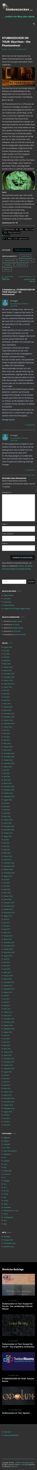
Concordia (7, 599)
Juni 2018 (7, 962)
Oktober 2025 (8, 680)
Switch (6, 1214)
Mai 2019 (7, 926)
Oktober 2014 (8, 1105)
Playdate (6, 1181)
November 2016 (9, 1022)
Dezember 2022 (9, 787)
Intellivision (7, 1154)
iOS (5, 1158)
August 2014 (8, 1112)
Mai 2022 (7, 810)
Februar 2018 (8, 976)
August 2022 (8, 800)
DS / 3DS (7, 1148)
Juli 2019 (6, 919)
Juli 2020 (6, 879)
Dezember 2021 (9, 826)
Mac (5, 1167)
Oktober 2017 (8, 986)
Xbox (5, 1224)
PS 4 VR (6, 1191)
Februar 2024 (8, 747)
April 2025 (7, 700)
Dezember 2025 (9, 674)
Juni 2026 (7, 654)
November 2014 (9, 1102)
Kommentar (7, 492)
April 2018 (7, 969)
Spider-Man (7, 278)
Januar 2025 (8, 710)
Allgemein (7, 1138)
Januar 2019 (8, 939)
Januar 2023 (8, 783)
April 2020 (7, 889)
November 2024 (9, 717)
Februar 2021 (8, 856)
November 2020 (9, 866)
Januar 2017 (8, 1015)
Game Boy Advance (10, 1151)
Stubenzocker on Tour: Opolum (16, 1413)
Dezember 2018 (9, 942)
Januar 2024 (8, 750)
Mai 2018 (7, 966)
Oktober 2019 (8, 909)
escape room (25, 256)
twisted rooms (21, 265)
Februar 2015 (8, 1092)
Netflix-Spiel (8, 1171)
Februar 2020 (8, 896)
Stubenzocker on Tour (22, 250)
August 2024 (8, 727)
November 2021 (9, 830)
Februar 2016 (8, 1052)
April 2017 (7, 1005)
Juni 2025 (7, 694)
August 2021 (8, 836)
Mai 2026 (7, 657)
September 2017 (9, 989)
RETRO (6, 1201)
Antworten (30, 425)
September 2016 (9, 1029)
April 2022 (7, 813)
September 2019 (9, 913)
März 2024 (7, 743)
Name (4, 524)
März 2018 (7, 972)
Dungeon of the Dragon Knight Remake (17, 609)
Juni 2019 (7, 923)
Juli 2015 (6, 1075)
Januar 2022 (8, 823)
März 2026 (7, 664)
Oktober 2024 (8, 720)
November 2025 (9, 677)
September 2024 (9, 723)
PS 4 (5, 1187)
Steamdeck (7, 1207)
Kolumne (7, 1161)
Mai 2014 (7, 1122)
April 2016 (7, 1045)
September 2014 (9, 1108)
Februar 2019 (8, 936)
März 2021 (7, 853)
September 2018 (9, 952)
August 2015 (8, 1072)
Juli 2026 (6, 651)
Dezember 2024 (9, 714)
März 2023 (7, 780)
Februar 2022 (8, 820)
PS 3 (5, 1184)
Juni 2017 (7, 999)
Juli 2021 (6, 840)
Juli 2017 (6, 995)
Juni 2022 (7, 806)
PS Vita (6, 1194)
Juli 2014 (6, 1115)
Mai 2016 (7, 1042)
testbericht (8, 265)
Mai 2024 (7, 737)
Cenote (22, 1464)
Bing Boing (7, 602)
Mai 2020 (7, 886)
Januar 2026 (8, 670)
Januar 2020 (8, 899)
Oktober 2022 (8, 793)
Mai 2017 (7, 1002)
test (31, 260)
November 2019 (9, 906)
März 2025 (7, 704)
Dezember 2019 (9, 903)
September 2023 (9, 763)
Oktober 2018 (8, 949)
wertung (7, 269)
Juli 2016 (6, 1035)
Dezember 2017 (9, 982)
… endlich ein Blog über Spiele (18, 16)
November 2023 (9, 757)
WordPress (14, 1466)
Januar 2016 (8, 1055)
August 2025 (8, 687)
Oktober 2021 (8, 833)
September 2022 (9, 796)
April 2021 (7, 850)
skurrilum (22, 260)
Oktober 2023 (8, 760)
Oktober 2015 (8, 1065)
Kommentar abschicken (22, 558)
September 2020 (9, 873)
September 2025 (9, 684)
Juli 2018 (6, 959)
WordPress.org (8, 1247)
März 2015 (7, 1088)
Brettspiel (7, 1144)
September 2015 (9, 1069)
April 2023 (7, 777)
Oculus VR (7, 1174)
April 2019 (7, 929)
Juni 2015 (7, 1078)
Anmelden (7, 1237)
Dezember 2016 (9, 1019)
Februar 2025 (8, 707)
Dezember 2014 (9, 1098)
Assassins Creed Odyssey (27, 279)
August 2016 (8, 1032)
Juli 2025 (6, 690)
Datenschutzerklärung (11, 1435)
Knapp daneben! (9, 605)
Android (6, 1141)
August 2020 (8, 876)
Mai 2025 (7, 697)
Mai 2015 (7, 1082)
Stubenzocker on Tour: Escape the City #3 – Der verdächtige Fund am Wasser (17, 1306)
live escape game (9, 260)
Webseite (6, 235)
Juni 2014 (7, 1118)
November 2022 (9, 790)
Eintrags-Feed (8, 1240)
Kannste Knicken (20, 634)
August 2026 (8, 647)
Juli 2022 (6, 803)
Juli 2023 (6, 770)
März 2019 (7, 932)
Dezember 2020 (9, 863)
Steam (6, 1204)
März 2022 (7, 816)
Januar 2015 (8, 1095)
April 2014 (7, 1125)
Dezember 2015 (9, 1059)
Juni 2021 (7, 843)
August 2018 (8, 956)
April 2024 (7, 740)
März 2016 (7, 1049)
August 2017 (8, 992)
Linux (5, 1164)
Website (5, 543)
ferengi (4, 49)
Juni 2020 (7, 883)
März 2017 (7, 1009)
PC (4, 1177)
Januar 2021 (8, 859)
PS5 (5, 1197)
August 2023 (8, 767)
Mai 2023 (7, 773)
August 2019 (8, 916)
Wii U (5, 1221)
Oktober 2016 (8, 1025)
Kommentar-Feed (9, 1243)
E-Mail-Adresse (8, 534)
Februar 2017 (8, 1012)
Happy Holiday (8, 595)
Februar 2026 (8, 667)
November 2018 (9, 946)
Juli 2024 (6, 730)
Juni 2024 (7, 733)
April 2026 (7, 660)
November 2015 (9, 1062)
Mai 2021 (7, 846)
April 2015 (7, 1085)
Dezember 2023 (9, 753)
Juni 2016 (7, 1039)
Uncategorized (8, 1217)
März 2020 (7, 893)
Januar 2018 (8, 979)
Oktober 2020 (8, 869)
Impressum (7, 1432)
